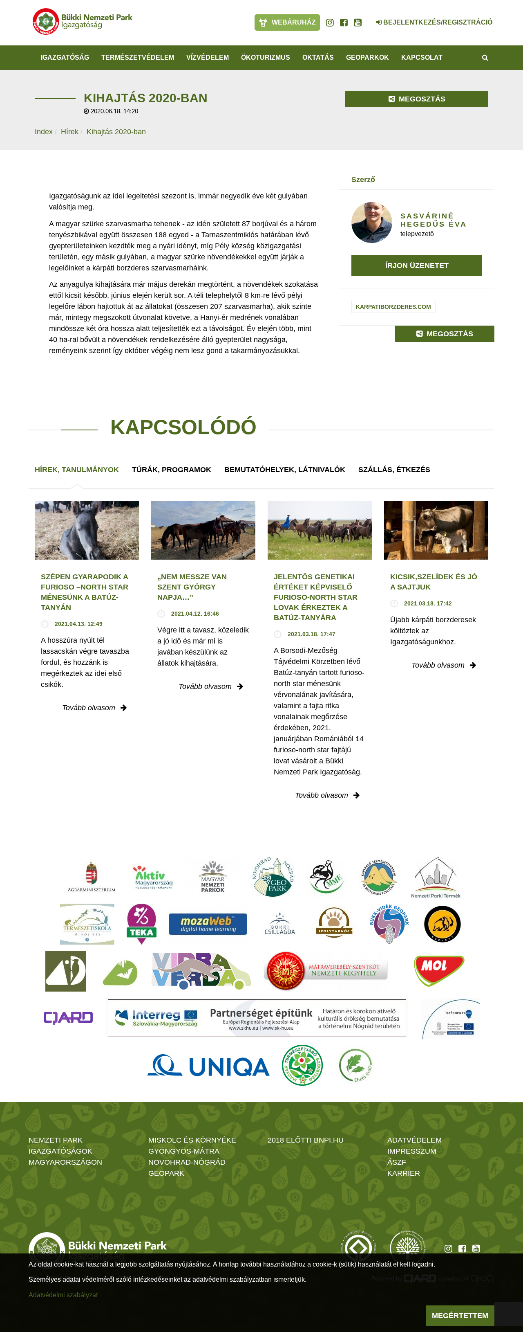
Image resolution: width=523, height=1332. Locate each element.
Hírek (69, 132)
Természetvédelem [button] (137, 57)
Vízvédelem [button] (207, 57)
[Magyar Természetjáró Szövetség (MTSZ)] (302, 1065)
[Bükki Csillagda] (279, 924)
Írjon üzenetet (417, 265)
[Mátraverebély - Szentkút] (326, 971)
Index (44, 132)
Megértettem (460, 1316)
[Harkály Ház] (65, 971)
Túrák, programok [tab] (171, 470)
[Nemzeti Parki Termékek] (435, 877)
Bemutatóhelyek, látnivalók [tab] (284, 470)
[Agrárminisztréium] (91, 877)
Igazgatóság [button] (65, 57)
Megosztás (421, 99)
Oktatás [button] (318, 57)
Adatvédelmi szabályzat (63, 1295)
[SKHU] (257, 1018)
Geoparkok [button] (367, 57)
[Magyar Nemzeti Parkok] (213, 877)
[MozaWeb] (208, 924)
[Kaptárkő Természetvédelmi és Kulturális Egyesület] (379, 877)
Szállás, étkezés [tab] (394, 470)
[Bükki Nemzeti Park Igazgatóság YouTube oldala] (358, 22)
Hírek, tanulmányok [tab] (77, 470)
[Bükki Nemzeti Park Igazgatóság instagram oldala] (330, 22)
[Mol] (439, 971)
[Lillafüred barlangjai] (118, 971)
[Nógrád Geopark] (273, 877)
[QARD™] (68, 1018)
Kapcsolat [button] (422, 57)
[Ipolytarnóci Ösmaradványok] (334, 924)
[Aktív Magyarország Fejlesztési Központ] (152, 877)
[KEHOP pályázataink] (450, 1018)
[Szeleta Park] (442, 924)
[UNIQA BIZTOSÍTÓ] (208, 1065)
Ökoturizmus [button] (265, 57)
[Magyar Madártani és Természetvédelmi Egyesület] (327, 877)
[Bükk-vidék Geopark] (389, 924)
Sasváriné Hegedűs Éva (433, 220)
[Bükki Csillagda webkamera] (368, 18)
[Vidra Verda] (201, 971)
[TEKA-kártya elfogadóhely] (141, 924)
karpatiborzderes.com (393, 307)
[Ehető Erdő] (355, 1065)
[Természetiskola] (87, 924)
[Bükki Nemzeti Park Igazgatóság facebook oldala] (344, 22)
